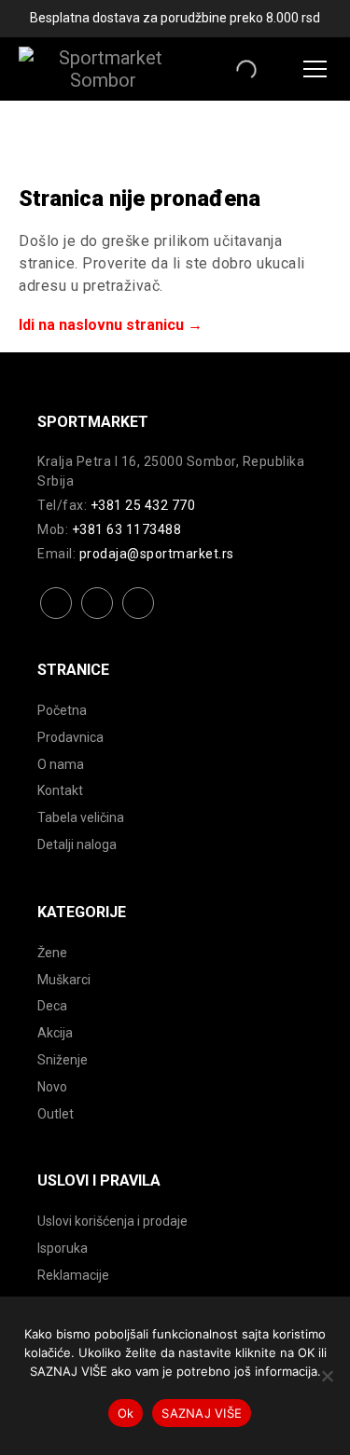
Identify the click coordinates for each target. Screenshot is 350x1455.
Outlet (55, 1113)
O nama (60, 764)
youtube (138, 617)
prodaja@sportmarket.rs (156, 553)
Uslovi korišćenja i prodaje (112, 1221)
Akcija (55, 1032)
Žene (52, 952)
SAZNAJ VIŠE (201, 1413)
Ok (126, 1413)
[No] (326, 1375)
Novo (52, 1086)
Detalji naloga (77, 844)
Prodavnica (70, 737)
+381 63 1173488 (127, 529)
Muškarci (64, 979)
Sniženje (62, 1059)
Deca (52, 1005)
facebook (56, 617)
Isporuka (62, 1248)
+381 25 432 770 (143, 505)
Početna (62, 710)
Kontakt (60, 790)
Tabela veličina (80, 817)
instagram (97, 617)
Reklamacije (73, 1275)
